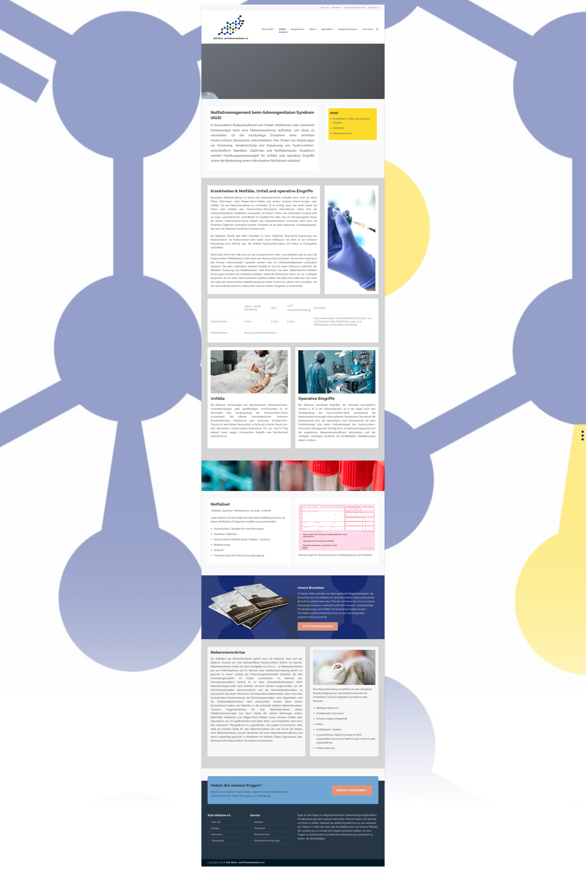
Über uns (324, 7)
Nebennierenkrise (343, 133)
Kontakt (335, 7)
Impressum (373, 7)
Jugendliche (327, 29)
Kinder (312, 29)
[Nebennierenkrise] (582, 439)
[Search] (377, 29)
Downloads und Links (355, 7)
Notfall (282, 29)
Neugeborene (297, 29)
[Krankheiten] (582, 432)
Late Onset (367, 29)
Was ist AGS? (267, 29)
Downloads (259, 828)
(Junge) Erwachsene (347, 29)
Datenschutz (217, 840)
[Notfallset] (582, 435)
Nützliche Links (261, 834)
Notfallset (338, 128)
